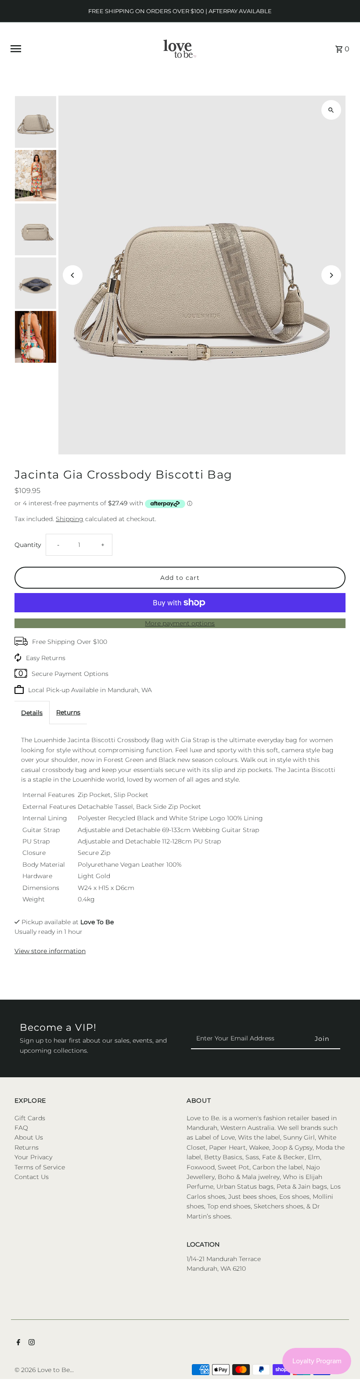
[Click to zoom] (331, 110)
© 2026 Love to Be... (44, 1370)
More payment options (180, 623)
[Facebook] (17, 1343)
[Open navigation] (75, 49)
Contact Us (31, 1177)
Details (32, 713)
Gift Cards (29, 1118)
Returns (68, 712)
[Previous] (73, 275)
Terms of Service (39, 1167)
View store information (50, 951)
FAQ (21, 1128)
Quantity (27, 545)
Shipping (69, 519)
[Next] (331, 275)
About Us (28, 1137)
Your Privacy (33, 1157)
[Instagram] (30, 1343)
